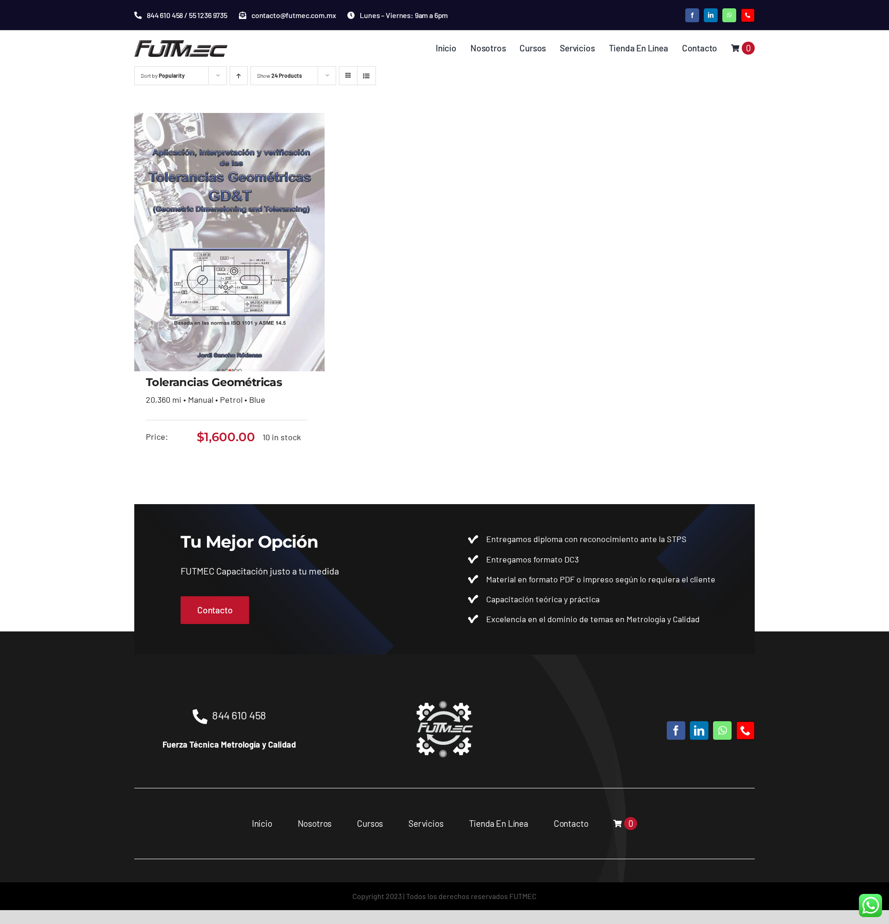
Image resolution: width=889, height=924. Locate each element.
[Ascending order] (239, 75)
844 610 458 (239, 715)
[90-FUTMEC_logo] (180, 44)
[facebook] (692, 15)
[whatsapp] (729, 15)
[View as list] (366, 76)
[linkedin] (711, 15)
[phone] (748, 15)
